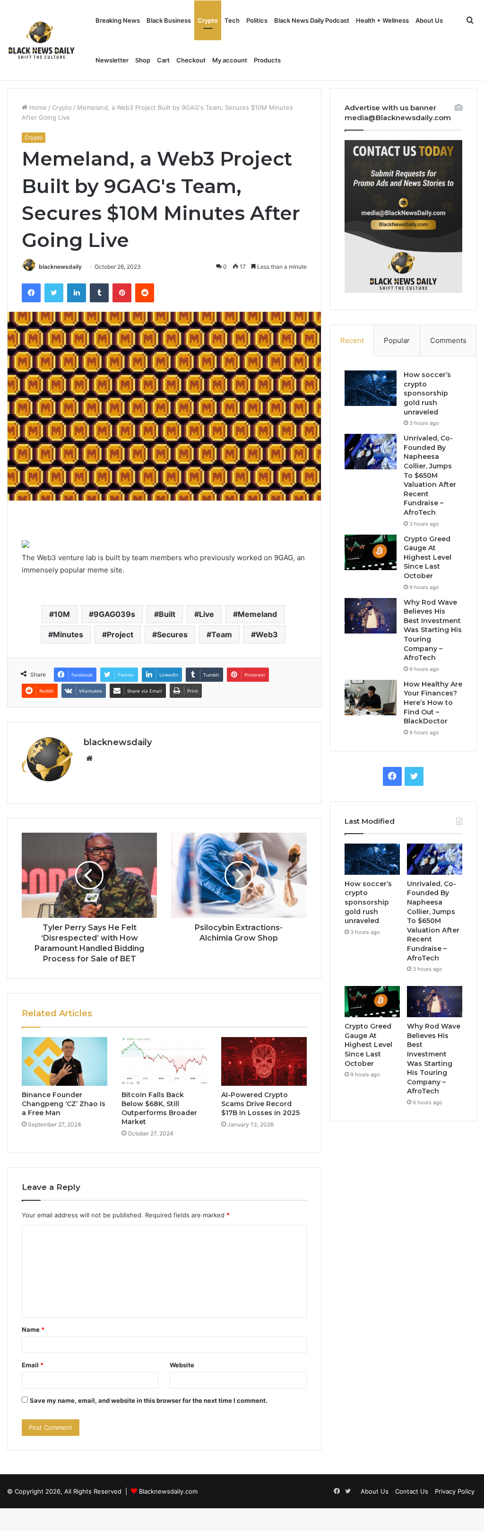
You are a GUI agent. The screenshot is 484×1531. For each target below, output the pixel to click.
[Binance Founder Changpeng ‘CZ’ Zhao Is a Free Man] (64, 1061)
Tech (232, 20)
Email (32, 1365)
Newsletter (112, 60)
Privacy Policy (455, 1491)
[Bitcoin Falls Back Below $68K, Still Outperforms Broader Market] (164, 1061)
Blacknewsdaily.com (168, 1491)
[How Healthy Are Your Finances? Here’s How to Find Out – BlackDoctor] (371, 697)
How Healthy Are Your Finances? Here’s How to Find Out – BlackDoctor (433, 702)
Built (167, 614)
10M (62, 614)
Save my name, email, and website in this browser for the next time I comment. (149, 1400)
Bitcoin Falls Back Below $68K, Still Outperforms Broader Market (159, 1108)
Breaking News (117, 20)
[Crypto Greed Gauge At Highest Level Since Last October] (371, 552)
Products (267, 60)
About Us (429, 20)
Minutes (68, 634)
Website (182, 1365)
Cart (163, 60)
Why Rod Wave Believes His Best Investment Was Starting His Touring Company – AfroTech (433, 630)
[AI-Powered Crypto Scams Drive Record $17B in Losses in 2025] (264, 1061)
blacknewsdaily (60, 266)
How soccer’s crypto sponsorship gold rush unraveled (427, 393)
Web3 (267, 634)
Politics (257, 20)
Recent (352, 340)
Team (221, 634)
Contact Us (411, 1491)
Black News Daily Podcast (311, 20)
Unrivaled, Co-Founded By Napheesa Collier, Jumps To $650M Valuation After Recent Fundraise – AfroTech (430, 475)
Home (37, 107)
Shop (142, 60)
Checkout (191, 60)
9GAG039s (114, 614)
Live (206, 614)
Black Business (169, 20)
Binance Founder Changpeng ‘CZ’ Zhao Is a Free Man (63, 1104)
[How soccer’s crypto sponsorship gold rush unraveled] (371, 388)
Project (120, 634)
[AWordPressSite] (41, 40)
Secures (172, 634)
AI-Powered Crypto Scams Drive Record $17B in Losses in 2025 (260, 1104)
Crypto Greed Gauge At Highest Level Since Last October (427, 557)
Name (33, 1329)
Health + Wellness (382, 20)
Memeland (257, 614)
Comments (448, 340)
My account (229, 60)
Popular (397, 340)
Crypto (208, 20)
